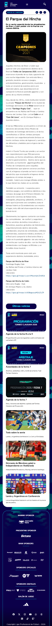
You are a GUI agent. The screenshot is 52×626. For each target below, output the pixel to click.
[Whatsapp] (36, 614)
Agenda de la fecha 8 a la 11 (19, 334)
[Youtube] (30, 614)
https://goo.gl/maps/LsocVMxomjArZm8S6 (25, 276)
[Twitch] (33, 619)
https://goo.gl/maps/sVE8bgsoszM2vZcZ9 (25, 293)
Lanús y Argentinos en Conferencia (23, 496)
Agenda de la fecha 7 (16, 400)
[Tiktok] (27, 619)
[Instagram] (25, 614)
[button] (44, 4)
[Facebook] (13, 614)
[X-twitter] (19, 614)
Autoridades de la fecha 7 (18, 367)
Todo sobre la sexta (15, 433)
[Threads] (41, 614)
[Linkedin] (22, 619)
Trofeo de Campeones (15, 12)
